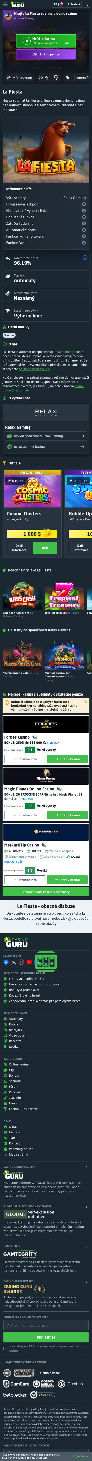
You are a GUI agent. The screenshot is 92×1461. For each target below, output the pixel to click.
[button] (85, 258)
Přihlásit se (46, 1337)
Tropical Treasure (62, 612)
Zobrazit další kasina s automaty (46, 892)
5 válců (9, 335)
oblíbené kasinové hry (34, 369)
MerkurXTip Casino (22, 845)
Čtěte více (41, 1458)
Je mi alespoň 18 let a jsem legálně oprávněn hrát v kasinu (45, 1348)
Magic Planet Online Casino (29, 788)
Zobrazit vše (13, 862)
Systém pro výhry (26, 310)
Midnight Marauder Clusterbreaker (59, 676)
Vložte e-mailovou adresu (23, 1322)
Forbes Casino (17, 737)
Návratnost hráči (26, 258)
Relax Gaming (64, 352)
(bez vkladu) (12, 799)
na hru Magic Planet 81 (49, 794)
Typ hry (19, 275)
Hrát (45, 548)
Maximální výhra (26, 293)
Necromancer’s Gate (21, 674)
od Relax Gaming (24, 18)
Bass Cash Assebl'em (18, 614)
